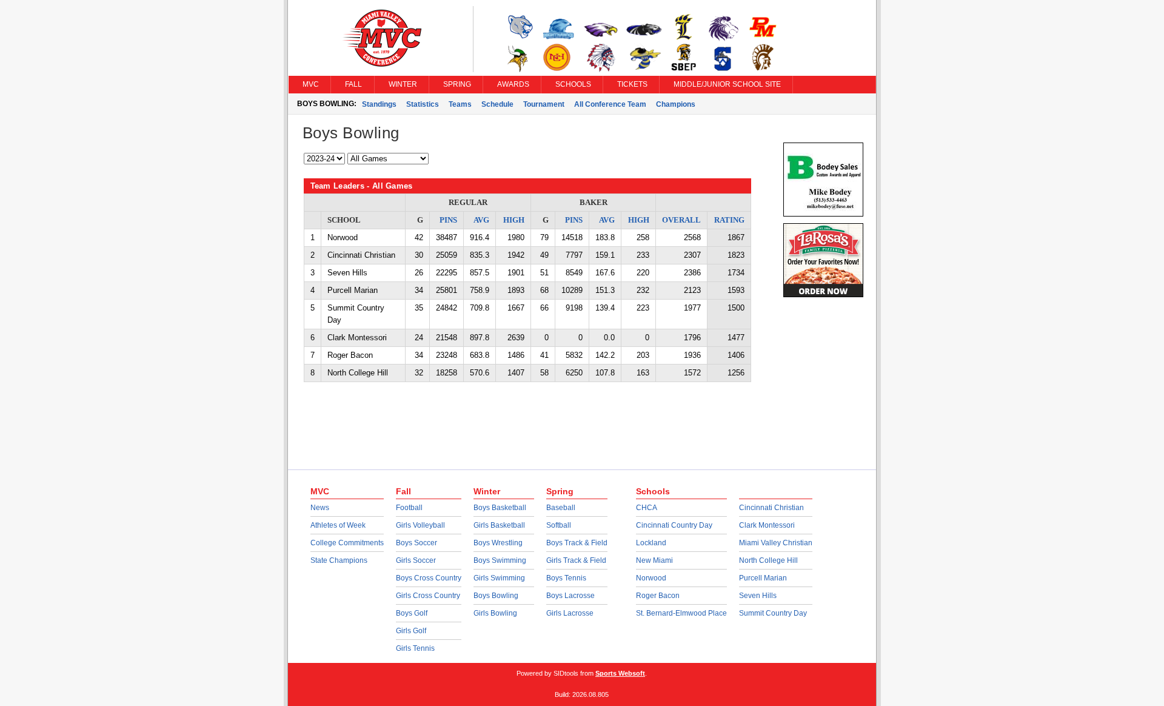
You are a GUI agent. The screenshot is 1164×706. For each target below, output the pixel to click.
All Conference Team (610, 104)
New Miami (654, 560)
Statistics (422, 104)
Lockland (651, 543)
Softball (558, 525)
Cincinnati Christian (771, 507)
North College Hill (768, 560)
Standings (379, 104)
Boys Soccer (416, 543)
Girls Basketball (499, 525)
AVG (481, 219)
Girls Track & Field (576, 560)
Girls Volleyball (420, 525)
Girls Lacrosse (570, 613)
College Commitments (347, 543)
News (319, 507)
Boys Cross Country (428, 578)
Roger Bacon (658, 595)
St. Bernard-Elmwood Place (681, 613)
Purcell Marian (763, 578)
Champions (675, 104)
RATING (729, 219)
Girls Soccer (416, 560)
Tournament (543, 104)
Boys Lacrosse (570, 595)
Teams (460, 104)
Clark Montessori (767, 525)
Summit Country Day (773, 613)
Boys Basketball (499, 507)
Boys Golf (411, 613)
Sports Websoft (620, 673)
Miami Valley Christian (775, 543)
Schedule (497, 104)
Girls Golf (411, 631)
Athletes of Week (338, 525)
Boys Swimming (499, 560)
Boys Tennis (566, 578)
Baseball (560, 507)
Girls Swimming (499, 578)
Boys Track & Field (576, 543)
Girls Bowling (495, 613)
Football (409, 507)
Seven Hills (758, 595)
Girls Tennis (415, 648)
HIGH (513, 219)
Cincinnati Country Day (674, 525)
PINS (448, 219)
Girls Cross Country (428, 595)
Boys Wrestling (498, 543)
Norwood (651, 578)
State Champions (338, 560)
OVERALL (681, 219)
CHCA (646, 507)
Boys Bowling (495, 595)
